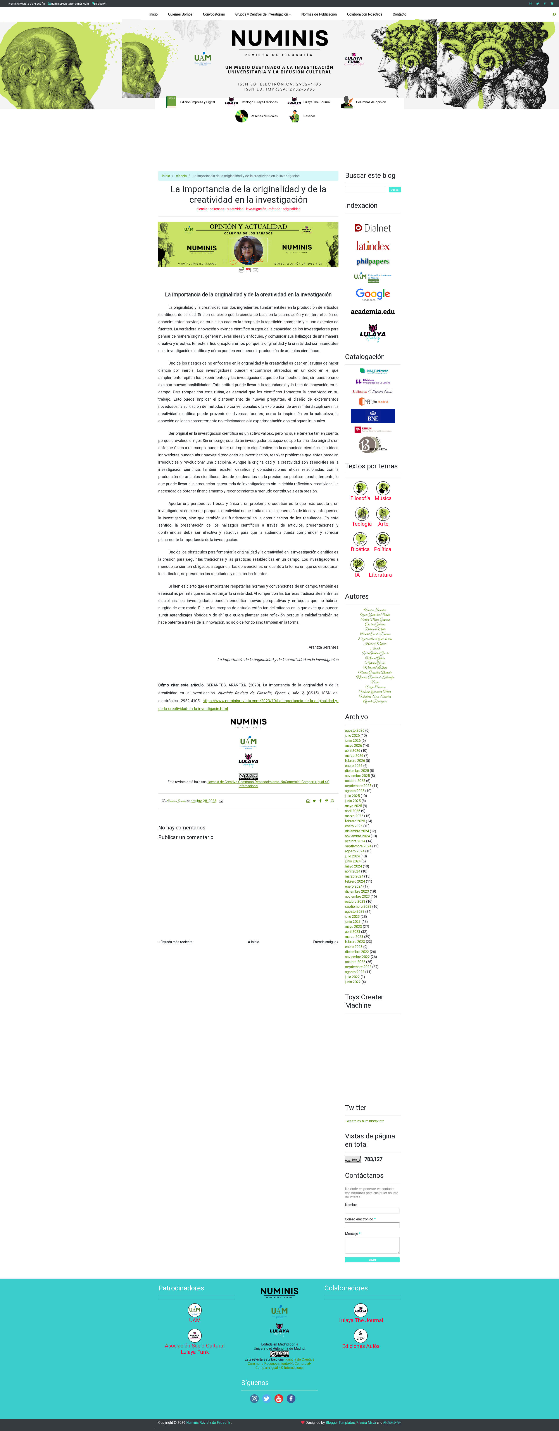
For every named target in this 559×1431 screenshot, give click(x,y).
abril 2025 (352, 811)
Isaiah (375, 648)
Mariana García (375, 663)
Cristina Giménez (375, 624)
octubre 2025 (355, 781)
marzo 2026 (354, 756)
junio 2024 (353, 861)
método (275, 209)
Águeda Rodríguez (375, 701)
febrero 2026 (355, 761)
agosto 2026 (354, 730)
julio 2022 (352, 977)
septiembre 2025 (358, 786)
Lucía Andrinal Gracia (375, 653)
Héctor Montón (375, 643)
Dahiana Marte (375, 629)
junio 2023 (353, 922)
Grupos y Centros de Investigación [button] (261, 14)
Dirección (100, 3)
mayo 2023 (353, 927)
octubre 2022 (355, 962)
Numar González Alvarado (375, 672)
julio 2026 (352, 735)
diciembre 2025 (357, 771)
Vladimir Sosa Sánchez (375, 696)
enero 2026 (353, 766)
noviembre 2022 (357, 957)
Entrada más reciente (176, 942)
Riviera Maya (366, 1423)
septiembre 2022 (358, 967)
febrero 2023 (355, 942)
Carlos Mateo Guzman (375, 619)
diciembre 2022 (357, 952)
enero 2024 (353, 886)
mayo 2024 (353, 866)
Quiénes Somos (180, 14)
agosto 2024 (354, 851)
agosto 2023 (354, 911)
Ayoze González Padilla (375, 615)
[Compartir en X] (315, 801)
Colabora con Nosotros (364, 14)
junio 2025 (353, 801)
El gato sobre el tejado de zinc (375, 639)
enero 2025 (353, 826)
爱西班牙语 (392, 1423)
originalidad (291, 209)
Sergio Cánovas (375, 687)
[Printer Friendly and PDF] (248, 270)
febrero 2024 (355, 881)
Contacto (399, 14)
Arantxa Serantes (375, 610)
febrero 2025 (355, 821)
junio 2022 (353, 982)
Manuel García (375, 658)
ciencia (181, 176)
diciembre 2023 (357, 891)
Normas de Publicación (319, 14)
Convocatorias (214, 14)
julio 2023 (352, 916)
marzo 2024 (354, 876)
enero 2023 (353, 947)
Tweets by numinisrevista (364, 1121)
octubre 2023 (355, 901)
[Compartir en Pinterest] (327, 801)
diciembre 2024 (357, 831)
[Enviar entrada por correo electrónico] (220, 801)
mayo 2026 (353, 745)
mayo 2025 (353, 806)
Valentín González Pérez (375, 691)
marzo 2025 (354, 816)
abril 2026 (352, 751)
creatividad (235, 209)
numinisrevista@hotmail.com (70, 3)
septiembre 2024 (358, 846)
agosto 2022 (354, 972)
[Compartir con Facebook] (321, 801)
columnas (217, 209)
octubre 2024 (355, 841)
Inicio (153, 14)
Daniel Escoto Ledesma (375, 634)
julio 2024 (352, 856)
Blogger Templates (340, 1423)
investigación (256, 209)
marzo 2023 (354, 937)
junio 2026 (353, 740)
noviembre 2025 (357, 776)
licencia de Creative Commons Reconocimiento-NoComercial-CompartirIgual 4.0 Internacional (281, 1363)
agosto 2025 (354, 791)
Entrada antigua (324, 942)
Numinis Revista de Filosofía (27, 3)
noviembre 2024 (357, 836)
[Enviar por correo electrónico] (308, 801)
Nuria (375, 682)
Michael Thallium (375, 667)
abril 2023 (352, 932)
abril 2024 (352, 871)
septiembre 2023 (358, 906)
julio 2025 (352, 796)
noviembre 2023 (357, 896)
